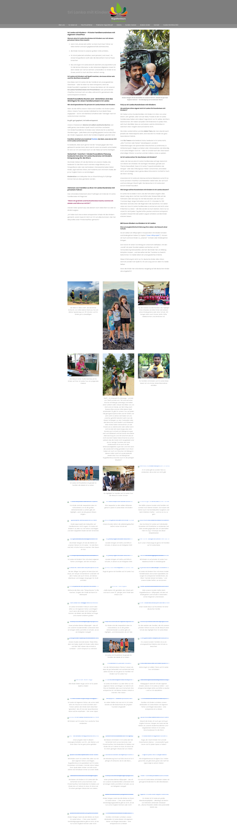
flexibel (94, 139)
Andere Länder (145, 25)
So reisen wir (73, 25)
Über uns (62, 25)
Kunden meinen (130, 25)
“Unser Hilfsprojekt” (153, 235)
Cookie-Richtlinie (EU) (170, 25)
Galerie (119, 25)
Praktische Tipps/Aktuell (104, 25)
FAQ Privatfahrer (86, 25)
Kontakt (156, 25)
